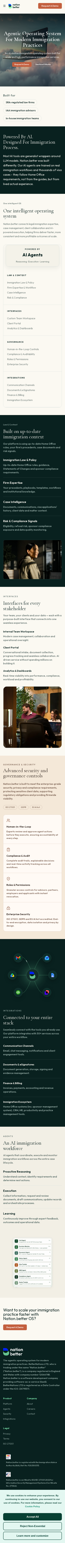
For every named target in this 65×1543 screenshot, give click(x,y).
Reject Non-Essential (32, 1526)
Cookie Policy (32, 1506)
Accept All (33, 1516)
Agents (6, 1408)
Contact (31, 1413)
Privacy (6, 1433)
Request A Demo (50, 5)
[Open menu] (4, 6)
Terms (6, 1438)
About (30, 1403)
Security (7, 1413)
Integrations (9, 1418)
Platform (7, 1403)
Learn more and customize (32, 1535)
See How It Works (43, 64)
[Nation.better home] (14, 5)
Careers (31, 1408)
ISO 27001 (8, 1443)
